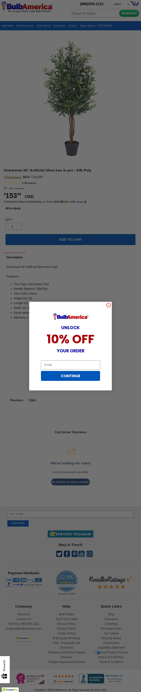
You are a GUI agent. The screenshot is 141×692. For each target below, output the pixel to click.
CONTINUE (70, 375)
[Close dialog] (108, 305)
